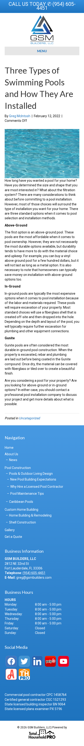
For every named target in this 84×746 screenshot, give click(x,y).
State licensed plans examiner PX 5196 (33, 709)
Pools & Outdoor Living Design (31, 473)
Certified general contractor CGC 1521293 (35, 699)
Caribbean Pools (21, 502)
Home (9, 447)
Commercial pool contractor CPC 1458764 (35, 695)
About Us (11, 454)
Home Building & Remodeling (30, 515)
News (13, 460)
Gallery (10, 530)
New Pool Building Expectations (33, 479)
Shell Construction (22, 522)
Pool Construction (18, 468)
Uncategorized (29, 418)
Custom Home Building (21, 509)
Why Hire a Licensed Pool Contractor (36, 486)
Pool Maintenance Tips (27, 493)
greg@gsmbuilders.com (34, 577)
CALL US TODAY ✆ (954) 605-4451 (42, 6)
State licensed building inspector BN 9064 (35, 704)
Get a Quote (13, 537)
